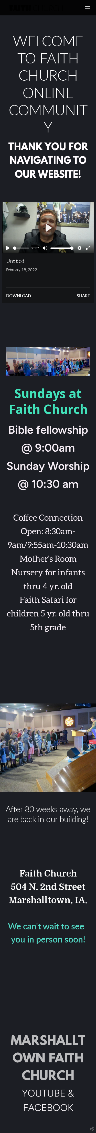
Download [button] (18, 296)
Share (83, 296)
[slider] (21, 248)
